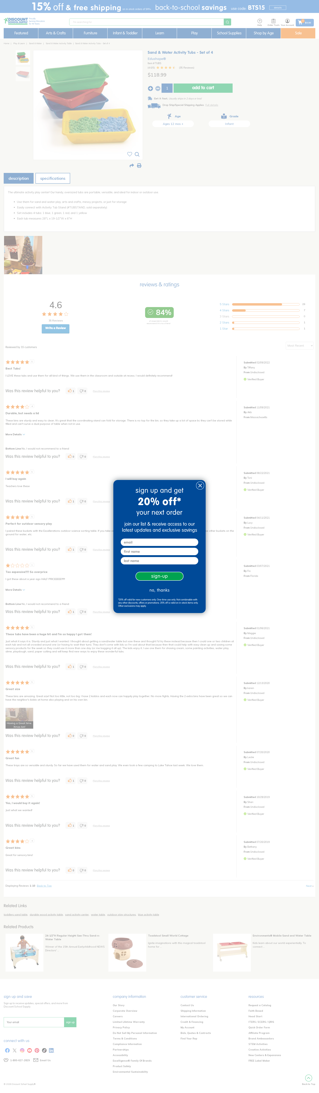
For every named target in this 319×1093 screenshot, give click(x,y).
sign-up (159, 576)
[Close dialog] (200, 485)
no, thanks (160, 590)
